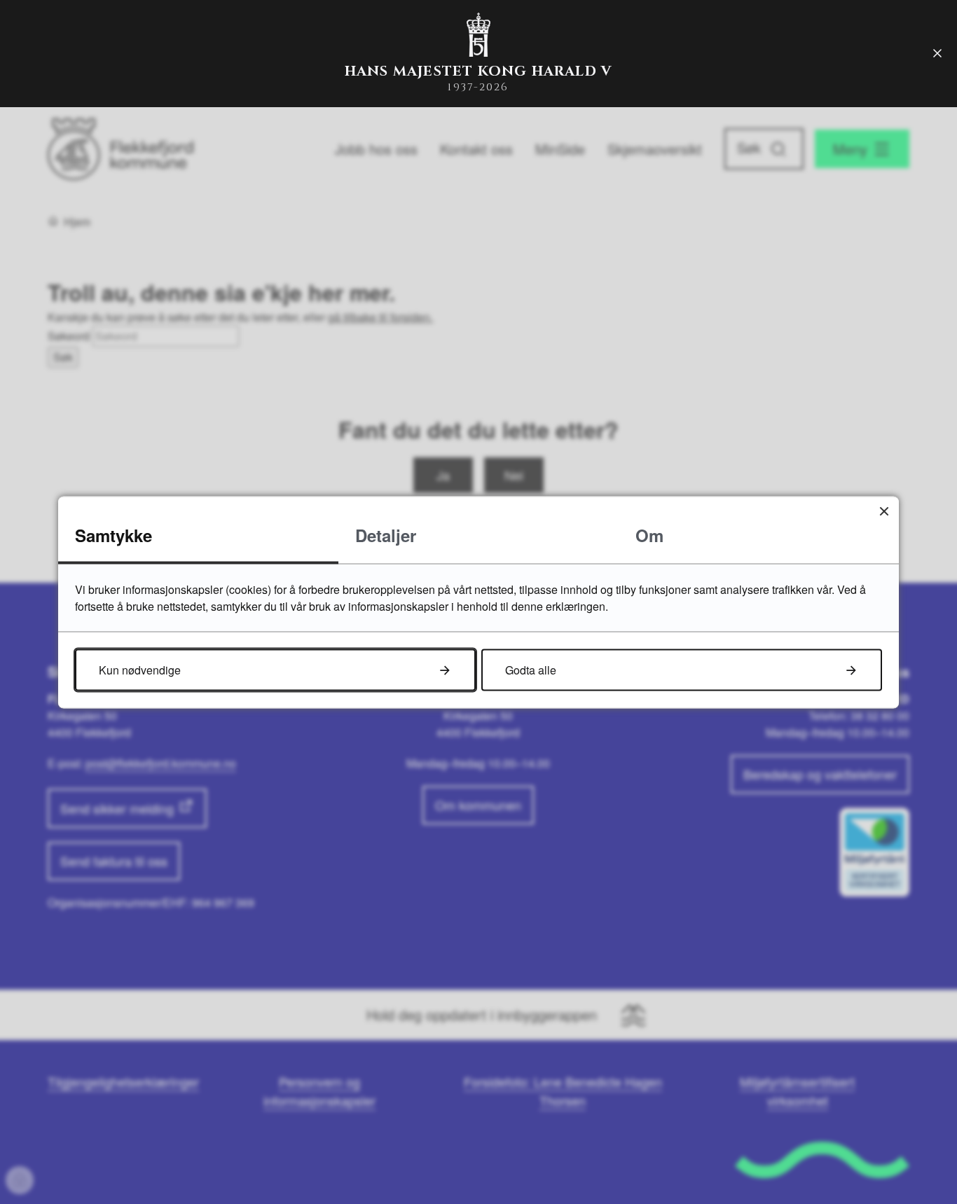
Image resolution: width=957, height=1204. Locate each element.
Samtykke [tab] (113, 534)
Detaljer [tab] (385, 534)
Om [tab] (649, 534)
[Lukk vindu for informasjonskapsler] (883, 510)
